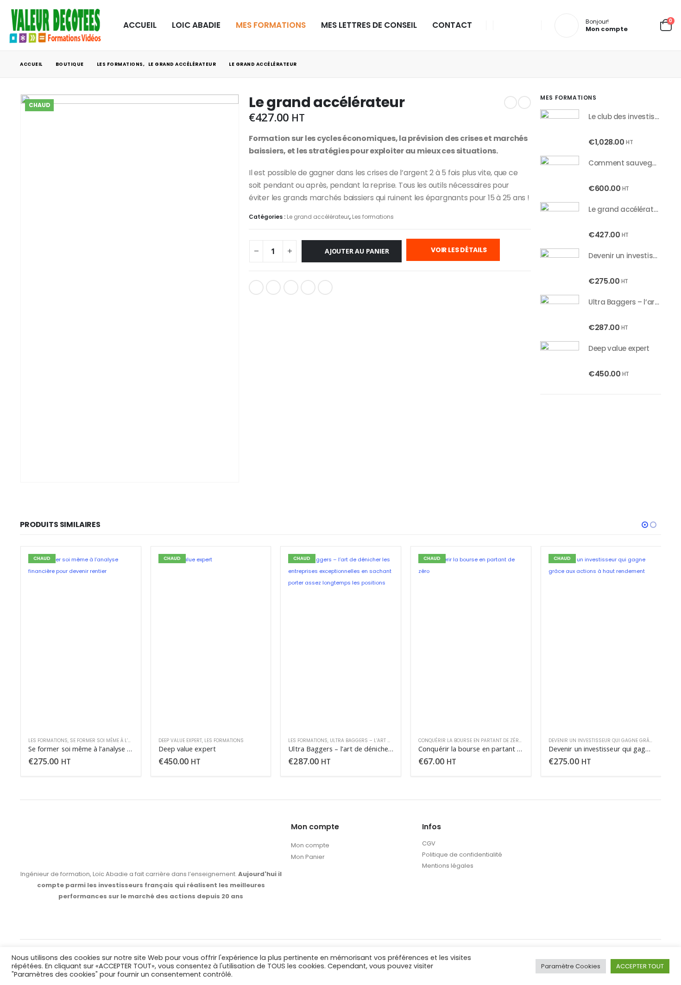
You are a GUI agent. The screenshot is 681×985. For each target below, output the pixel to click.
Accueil (140, 25)
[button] (645, 524)
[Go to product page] (559, 128)
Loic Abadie (196, 25)
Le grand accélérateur (318, 217)
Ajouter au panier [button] (118, 569)
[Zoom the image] (151, 827)
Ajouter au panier (357, 251)
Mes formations (271, 25)
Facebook (256, 287)
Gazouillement (273, 287)
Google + (308, 287)
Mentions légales (447, 865)
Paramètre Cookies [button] (570, 966)
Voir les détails (457, 249)
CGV (428, 843)
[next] (524, 102)
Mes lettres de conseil (369, 25)
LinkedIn (291, 287)
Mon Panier (308, 856)
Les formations (373, 217)
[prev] (510, 102)
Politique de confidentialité (462, 854)
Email (325, 287)
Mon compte (310, 845)
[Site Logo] (55, 25)
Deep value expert (180, 740)
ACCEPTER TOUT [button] (640, 966)
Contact (452, 25)
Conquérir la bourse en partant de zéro (470, 740)
